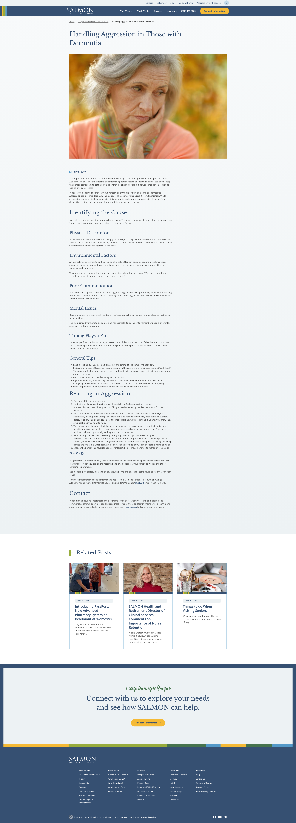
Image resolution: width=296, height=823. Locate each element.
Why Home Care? (115, 783)
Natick (172, 783)
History (82, 779)
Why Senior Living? (116, 779)
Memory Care (143, 783)
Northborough (176, 787)
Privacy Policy (126, 817)
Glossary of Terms (204, 783)
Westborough (176, 791)
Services (158, 11)
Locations (172, 11)
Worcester (174, 795)
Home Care (174, 799)
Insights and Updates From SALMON (93, 21)
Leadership (84, 783)
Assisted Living (143, 779)
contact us (131, 507)
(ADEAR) (139, 482)
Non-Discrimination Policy (145, 817)
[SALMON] (80, 11)
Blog (172, 3)
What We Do (143, 11)
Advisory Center (115, 791)
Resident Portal (185, 3)
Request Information (214, 11)
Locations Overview (178, 774)
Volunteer (161, 3)
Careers (149, 3)
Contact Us (200, 779)
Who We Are (126, 11)
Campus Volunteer (87, 791)
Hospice (140, 799)
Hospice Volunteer (87, 795)
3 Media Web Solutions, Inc (71, 817)
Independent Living (145, 774)
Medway (173, 779)
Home (71, 21)
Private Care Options (146, 795)
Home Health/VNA (145, 791)
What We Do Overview (118, 774)
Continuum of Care (116, 787)
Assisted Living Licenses (209, 3)
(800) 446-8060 (188, 11)
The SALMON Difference (89, 774)
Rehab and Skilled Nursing (148, 787)
